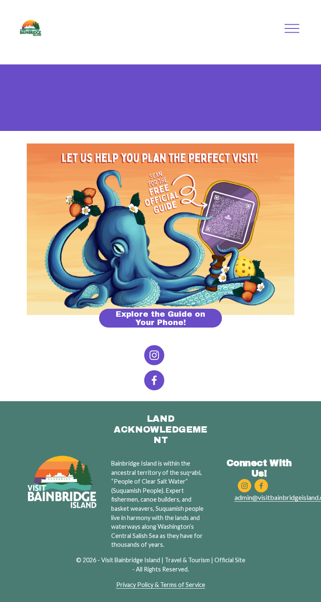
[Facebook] (154, 380)
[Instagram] (154, 355)
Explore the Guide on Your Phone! (160, 318)
